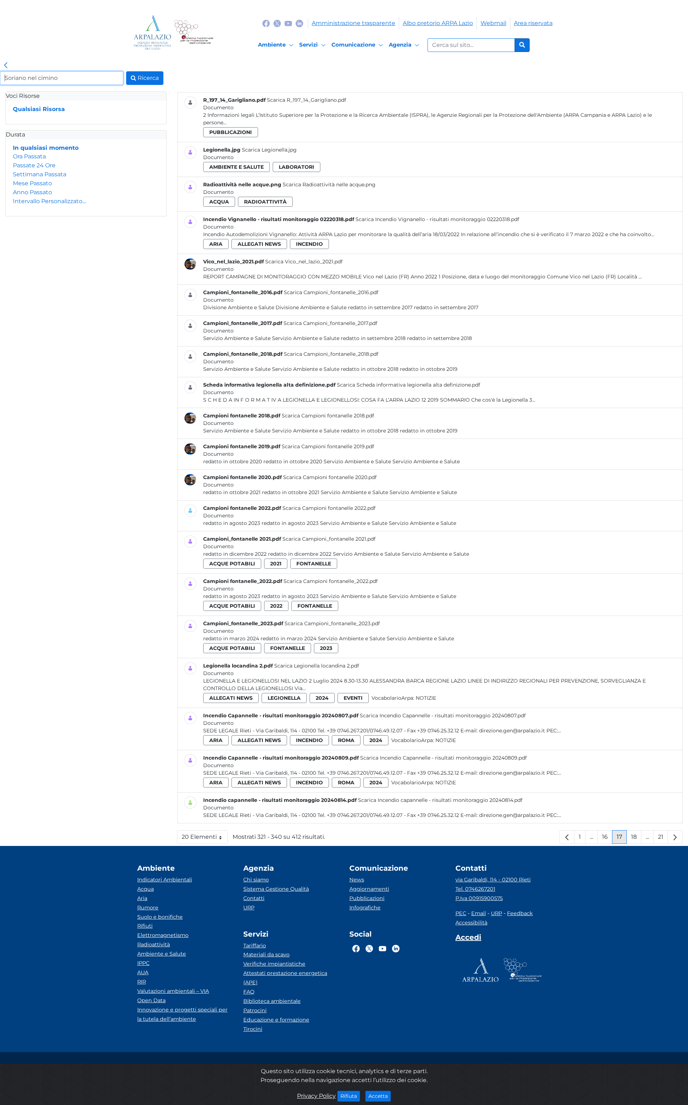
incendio (309, 244)
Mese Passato (32, 183)
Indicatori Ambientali (164, 879)
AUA (142, 972)
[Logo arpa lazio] (152, 32)
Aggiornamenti (369, 889)
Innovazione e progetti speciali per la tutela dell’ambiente (182, 1014)
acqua (219, 201)
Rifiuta (350, 1095)
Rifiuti (145, 926)
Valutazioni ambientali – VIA (173, 991)
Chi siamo (256, 879)
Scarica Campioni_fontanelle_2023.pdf (332, 623)
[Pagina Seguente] (675, 837)
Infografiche (365, 907)
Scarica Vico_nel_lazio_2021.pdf (304, 261)
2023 (326, 648)
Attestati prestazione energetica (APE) (285, 978)
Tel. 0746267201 (475, 889)
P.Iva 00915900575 (479, 898)
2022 (276, 606)
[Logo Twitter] (277, 23)
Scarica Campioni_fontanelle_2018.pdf (331, 354)
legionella (284, 698)
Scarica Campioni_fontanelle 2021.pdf (329, 539)
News (356, 879)
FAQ (248, 992)
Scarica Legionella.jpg (269, 150)
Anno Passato (32, 192)
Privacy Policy (316, 1095)
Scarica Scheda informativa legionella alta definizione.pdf (408, 385)
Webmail (493, 23)
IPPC (143, 963)
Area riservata (533, 23)
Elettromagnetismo (162, 935)
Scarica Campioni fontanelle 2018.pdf (328, 415)
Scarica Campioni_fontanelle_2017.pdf (330, 323)
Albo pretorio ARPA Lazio (438, 23)
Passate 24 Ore (34, 165)
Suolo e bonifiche (160, 917)
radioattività (265, 201)
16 (607, 838)
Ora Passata (29, 156)
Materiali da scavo (266, 954)
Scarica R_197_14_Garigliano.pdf (306, 100)
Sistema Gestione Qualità (276, 889)
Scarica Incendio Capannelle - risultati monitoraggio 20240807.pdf (443, 715)
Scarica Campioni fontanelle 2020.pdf (330, 477)
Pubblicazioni (366, 898)
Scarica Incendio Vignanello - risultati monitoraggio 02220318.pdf (437, 219)
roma (346, 740)
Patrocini (255, 1010)
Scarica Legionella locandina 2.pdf (316, 665)
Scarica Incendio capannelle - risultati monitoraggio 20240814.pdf (440, 800)
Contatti (253, 898)
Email (478, 913)
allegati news (259, 244)
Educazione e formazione (276, 1019)
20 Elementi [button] (205, 838)
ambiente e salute (236, 167)
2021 (275, 563)
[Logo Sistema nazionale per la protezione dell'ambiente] (193, 32)
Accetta (379, 1095)
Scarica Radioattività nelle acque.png (329, 184)
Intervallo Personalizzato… (49, 201)
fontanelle (313, 563)
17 (622, 838)
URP (248, 907)
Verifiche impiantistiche (274, 964)
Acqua (145, 889)
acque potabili (232, 563)
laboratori (296, 167)
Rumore (147, 907)
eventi (353, 698)
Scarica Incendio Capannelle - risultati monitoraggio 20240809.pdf (443, 758)
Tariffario (254, 945)
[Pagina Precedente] (566, 837)
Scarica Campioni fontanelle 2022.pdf (329, 508)
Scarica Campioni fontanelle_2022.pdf (330, 581)
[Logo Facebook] (266, 23)
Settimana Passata (39, 174)
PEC (460, 913)
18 (636, 838)
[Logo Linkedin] (299, 23)
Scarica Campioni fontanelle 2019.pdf (328, 446)
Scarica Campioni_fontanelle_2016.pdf (331, 292)
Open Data (151, 1000)
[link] (5, 65)
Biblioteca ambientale (272, 1001)
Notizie (426, 698)
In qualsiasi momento (45, 147)
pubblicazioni (230, 132)
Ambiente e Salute (161, 954)
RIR (141, 982)
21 (663, 838)
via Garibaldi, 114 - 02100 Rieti (493, 879)
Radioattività (153, 944)
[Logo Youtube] (288, 23)
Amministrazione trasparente (353, 23)
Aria (142, 898)
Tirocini (252, 1029)
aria (216, 244)
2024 (322, 698)
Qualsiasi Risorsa (39, 109)
